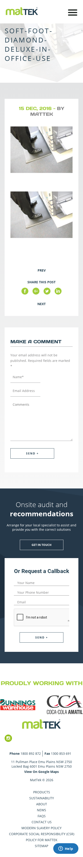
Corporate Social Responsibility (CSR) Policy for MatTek (41, 837)
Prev (42, 270)
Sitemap (41, 846)
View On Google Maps (41, 771)
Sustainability (41, 798)
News (41, 810)
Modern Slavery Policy (41, 828)
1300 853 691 (61, 753)
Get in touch (41, 545)
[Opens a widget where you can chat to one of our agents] (65, 849)
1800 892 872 (31, 753)
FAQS (42, 816)
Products (41, 792)
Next (41, 304)
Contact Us (42, 822)
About (41, 804)
